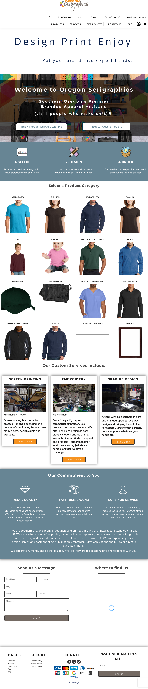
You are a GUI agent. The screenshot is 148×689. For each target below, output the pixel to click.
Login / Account (64, 17)
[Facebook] (69, 662)
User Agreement (37, 666)
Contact (94, 17)
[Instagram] (79, 662)
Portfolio (11, 669)
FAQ (10, 672)
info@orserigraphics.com (137, 17)
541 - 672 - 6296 (112, 17)
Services (11, 663)
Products (11, 660)
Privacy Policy (36, 663)
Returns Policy (36, 660)
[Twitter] (74, 662)
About (81, 17)
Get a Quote (12, 666)
